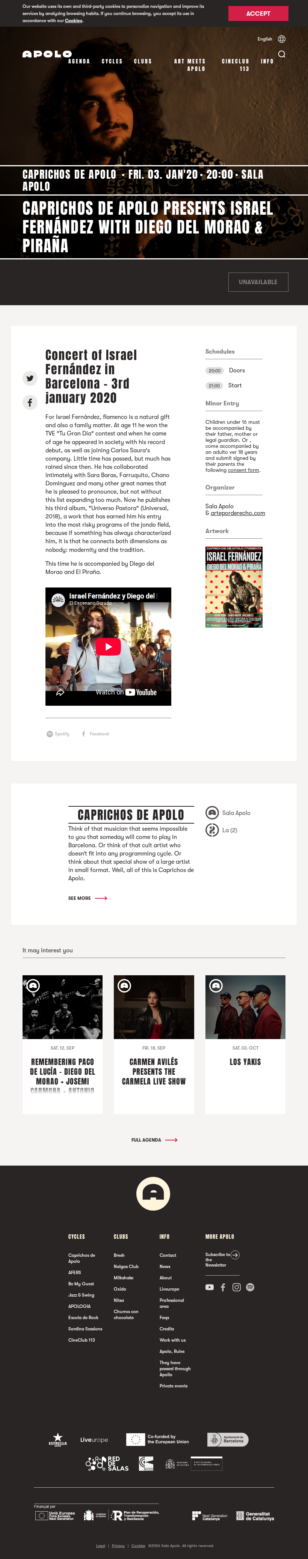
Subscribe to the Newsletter (217, 1260)
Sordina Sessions (85, 1329)
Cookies (73, 20)
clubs (143, 61)
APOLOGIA (79, 1306)
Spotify (62, 734)
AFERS (74, 1272)
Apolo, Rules (172, 1351)
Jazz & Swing (81, 1295)
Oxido (120, 1289)
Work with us (173, 1340)
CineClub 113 (236, 65)
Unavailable (258, 282)
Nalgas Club (126, 1266)
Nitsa (119, 1300)
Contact (168, 1255)
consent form (243, 470)
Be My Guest (81, 1283)
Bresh (119, 1255)
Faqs (164, 1317)
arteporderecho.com (238, 513)
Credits (167, 1329)
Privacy (118, 1546)
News (165, 1266)
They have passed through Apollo (175, 1368)
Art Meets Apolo (190, 65)
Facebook (99, 734)
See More (80, 898)
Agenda (79, 61)
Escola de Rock (83, 1317)
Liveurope (169, 1289)
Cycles (112, 61)
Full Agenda (146, 1140)
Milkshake (123, 1277)
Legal (100, 1546)
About (166, 1277)
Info (267, 61)
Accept (258, 14)
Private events (173, 1386)
